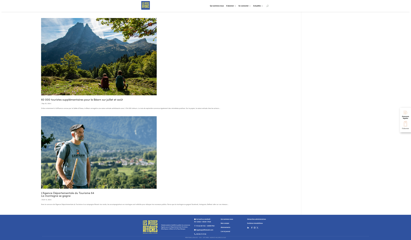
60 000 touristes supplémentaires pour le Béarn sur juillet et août (82, 99)
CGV (200, 237)
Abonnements (225, 227)
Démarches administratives (256, 219)
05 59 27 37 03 (201, 234)
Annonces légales (405, 117)
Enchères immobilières (255, 223)
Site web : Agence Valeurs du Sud (214, 237)
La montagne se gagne (67, 194)
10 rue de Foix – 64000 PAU (205, 226)
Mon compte (225, 223)
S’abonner (230, 6)
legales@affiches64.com (204, 230)
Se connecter (243, 6)
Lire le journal (225, 231)
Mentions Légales (191, 237)
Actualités (257, 6)
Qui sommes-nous (217, 6)
